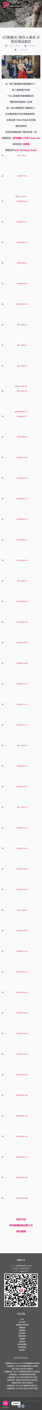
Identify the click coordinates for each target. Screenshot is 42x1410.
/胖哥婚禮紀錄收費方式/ (21, 1225)
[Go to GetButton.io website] (5, 1407)
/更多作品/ (21, 1219)
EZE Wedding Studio (26, 150)
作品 (23, 18)
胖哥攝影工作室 (21, 138)
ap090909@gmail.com (24, 1266)
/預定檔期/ (21, 1231)
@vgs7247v (24, 1271)
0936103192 (24, 1268)
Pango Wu (34, 138)
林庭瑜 (26, 144)
